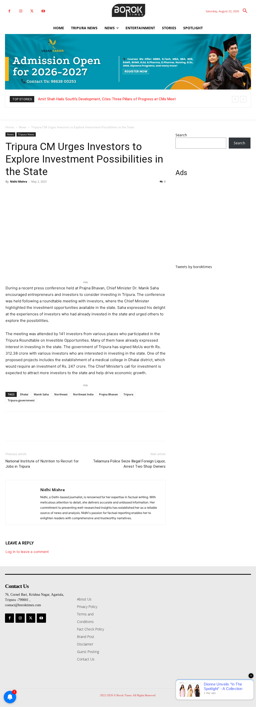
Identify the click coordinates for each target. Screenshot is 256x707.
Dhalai (24, 394)
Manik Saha (41, 394)
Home (10, 127)
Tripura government (21, 400)
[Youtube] (43, 11)
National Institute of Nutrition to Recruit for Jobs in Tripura (42, 464)
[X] (32, 11)
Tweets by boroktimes (194, 266)
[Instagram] (20, 11)
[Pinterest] (33, 193)
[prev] (235, 99)
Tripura (128, 394)
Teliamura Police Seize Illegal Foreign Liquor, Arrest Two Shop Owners (129, 464)
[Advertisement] (213, 223)
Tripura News (26, 134)
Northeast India (83, 394)
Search (181, 135)
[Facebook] (9, 11)
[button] (245, 11)
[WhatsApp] (45, 193)
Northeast (61, 394)
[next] (243, 99)
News (22, 127)
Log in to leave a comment (27, 551)
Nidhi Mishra (18, 181)
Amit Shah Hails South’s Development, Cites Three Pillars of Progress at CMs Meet (107, 99)
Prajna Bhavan (108, 394)
